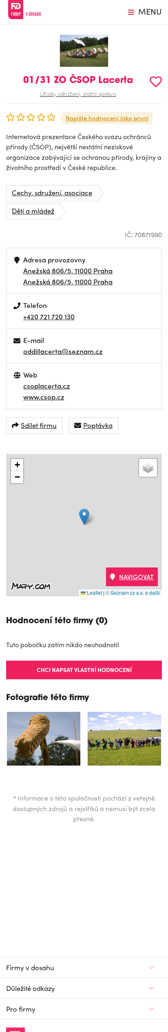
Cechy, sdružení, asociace (52, 192)
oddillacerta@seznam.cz (63, 351)
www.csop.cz (43, 396)
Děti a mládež (33, 211)
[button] (84, 516)
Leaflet (94, 592)
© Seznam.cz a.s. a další (133, 592)
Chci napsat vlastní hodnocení (84, 669)
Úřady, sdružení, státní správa (78, 93)
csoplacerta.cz (46, 386)
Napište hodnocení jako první (107, 117)
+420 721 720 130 (49, 316)
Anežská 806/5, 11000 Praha (68, 270)
